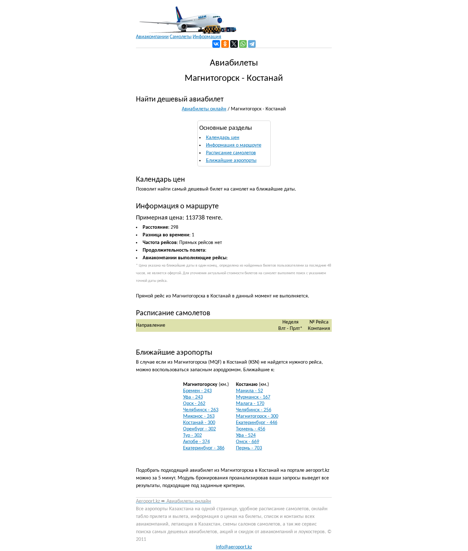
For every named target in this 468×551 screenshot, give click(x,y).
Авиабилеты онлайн (204, 109)
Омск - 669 (247, 441)
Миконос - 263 (199, 416)
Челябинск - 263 (200, 410)
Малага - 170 (250, 403)
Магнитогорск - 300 (257, 416)
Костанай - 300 (199, 422)
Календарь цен (222, 137)
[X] (234, 44)
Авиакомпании (152, 36)
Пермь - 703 (249, 448)
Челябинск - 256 (253, 410)
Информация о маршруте (233, 145)
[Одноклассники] (225, 44)
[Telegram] (252, 44)
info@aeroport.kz (234, 547)
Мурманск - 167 (253, 397)
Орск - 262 (194, 403)
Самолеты (181, 36)
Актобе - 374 (196, 441)
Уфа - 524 (246, 435)
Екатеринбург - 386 (203, 448)
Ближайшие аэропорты (231, 160)
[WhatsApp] (243, 44)
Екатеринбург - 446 (256, 422)
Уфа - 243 (193, 397)
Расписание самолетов (231, 153)
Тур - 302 (192, 435)
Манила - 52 (249, 391)
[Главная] (186, 17)
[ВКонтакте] (216, 44)
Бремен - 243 (197, 391)
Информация (207, 36)
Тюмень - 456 (250, 429)
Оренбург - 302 (199, 429)
